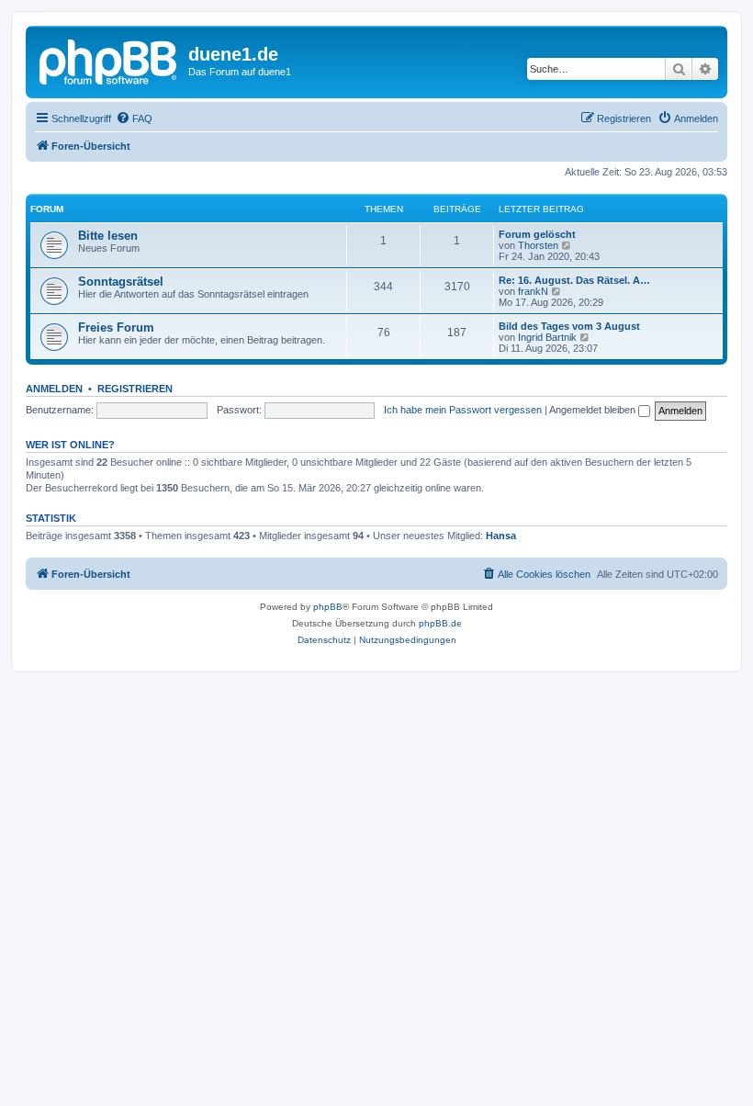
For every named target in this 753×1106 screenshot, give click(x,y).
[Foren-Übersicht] (109, 59)
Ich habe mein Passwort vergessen (463, 409)
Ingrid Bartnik (547, 337)
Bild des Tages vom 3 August (569, 326)
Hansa (501, 535)
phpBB (328, 607)
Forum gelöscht (537, 234)
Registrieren (135, 388)
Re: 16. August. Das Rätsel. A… (574, 280)
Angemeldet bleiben (593, 409)
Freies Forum (116, 327)
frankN (533, 291)
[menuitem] (134, 118)
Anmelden (54, 388)
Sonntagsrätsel (120, 281)
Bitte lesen (108, 236)
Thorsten (538, 245)
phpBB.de (440, 623)
